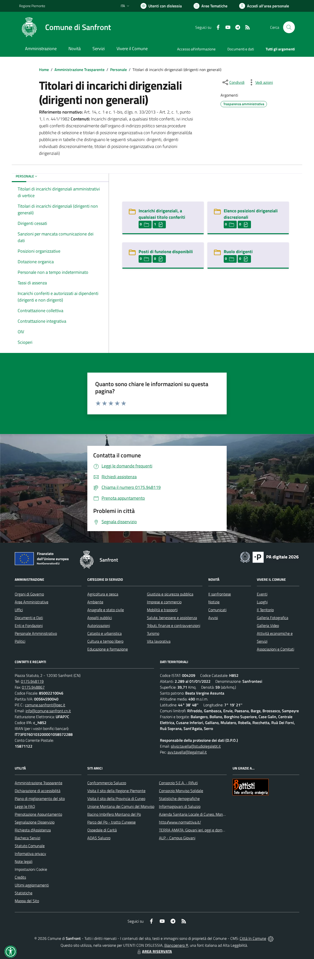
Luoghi (262, 602)
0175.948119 (32, 681)
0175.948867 (33, 687)
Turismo (153, 633)
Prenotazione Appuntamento (38, 814)
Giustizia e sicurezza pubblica (170, 594)
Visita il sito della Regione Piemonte (116, 791)
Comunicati (217, 610)
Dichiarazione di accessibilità (37, 791)
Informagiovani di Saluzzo (179, 806)
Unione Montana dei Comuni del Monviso (120, 806)
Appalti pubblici (99, 618)
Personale (118, 70)
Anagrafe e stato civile (105, 610)
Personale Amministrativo (36, 633)
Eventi (262, 594)
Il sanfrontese (219, 594)
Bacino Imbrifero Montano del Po (114, 814)
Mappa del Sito (27, 901)
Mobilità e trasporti (162, 610)
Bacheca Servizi (27, 838)
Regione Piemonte (32, 5)
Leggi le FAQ (25, 806)
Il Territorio (265, 610)
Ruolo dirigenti (238, 251)
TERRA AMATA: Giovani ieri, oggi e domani (193, 830)
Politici (20, 641)
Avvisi (213, 618)
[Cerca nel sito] (289, 27)
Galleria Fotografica (272, 618)
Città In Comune (253, 938)
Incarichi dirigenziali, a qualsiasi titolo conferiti (162, 213)
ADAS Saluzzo (98, 838)
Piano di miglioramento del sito (40, 798)
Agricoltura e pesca (102, 594)
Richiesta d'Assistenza (33, 830)
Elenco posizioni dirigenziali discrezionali (251, 213)
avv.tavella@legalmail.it (187, 752)
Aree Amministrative (31, 602)
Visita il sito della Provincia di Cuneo (116, 798)
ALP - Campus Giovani (177, 838)
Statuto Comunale (30, 846)
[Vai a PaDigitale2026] (269, 557)
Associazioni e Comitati (275, 649)
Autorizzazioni (98, 625)
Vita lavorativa (158, 641)
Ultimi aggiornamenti (32, 885)
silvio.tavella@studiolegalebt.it (196, 746)
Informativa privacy (30, 854)
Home (44, 70)
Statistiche (23, 893)
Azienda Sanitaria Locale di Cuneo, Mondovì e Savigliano (204, 814)
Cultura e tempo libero (105, 641)
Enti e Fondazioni (29, 625)
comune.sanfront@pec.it (45, 705)
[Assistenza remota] (270, 938)
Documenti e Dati (29, 618)
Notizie (214, 602)
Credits (20, 877)
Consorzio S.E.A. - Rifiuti (178, 783)
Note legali (23, 861)
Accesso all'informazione (196, 49)
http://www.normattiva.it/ (180, 822)
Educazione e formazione (107, 649)
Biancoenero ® (176, 945)
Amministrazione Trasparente (79, 70)
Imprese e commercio (164, 602)
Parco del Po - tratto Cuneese (111, 822)
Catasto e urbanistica (104, 633)
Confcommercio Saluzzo (106, 783)
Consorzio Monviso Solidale (181, 791)
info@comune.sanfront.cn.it (48, 711)
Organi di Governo (29, 594)
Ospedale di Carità (102, 830)
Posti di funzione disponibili (166, 251)
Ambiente (95, 602)
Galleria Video (268, 625)
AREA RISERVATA (157, 951)
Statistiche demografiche (179, 798)
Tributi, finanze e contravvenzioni (173, 625)
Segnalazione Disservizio (34, 822)
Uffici (19, 610)
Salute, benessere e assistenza (172, 618)
